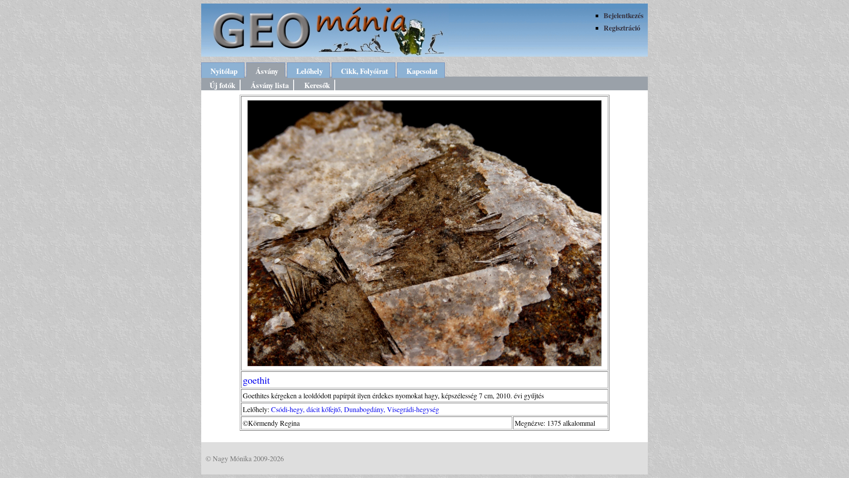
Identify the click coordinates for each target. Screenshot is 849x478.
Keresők (317, 85)
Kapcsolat (422, 71)
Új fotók (222, 85)
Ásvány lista (270, 85)
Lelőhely (309, 71)
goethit (256, 379)
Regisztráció (622, 28)
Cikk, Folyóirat (364, 71)
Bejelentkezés (623, 15)
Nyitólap (223, 71)
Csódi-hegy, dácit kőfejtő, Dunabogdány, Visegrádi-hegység (355, 409)
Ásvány (267, 71)
